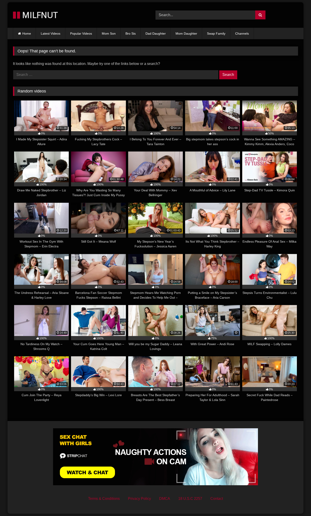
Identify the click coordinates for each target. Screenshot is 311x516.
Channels (242, 33)
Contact (216, 499)
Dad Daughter (155, 33)
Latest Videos (50, 33)
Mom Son (109, 33)
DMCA (164, 499)
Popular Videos (81, 33)
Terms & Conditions (104, 499)
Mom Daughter (186, 33)
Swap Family (216, 33)
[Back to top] (297, 502)
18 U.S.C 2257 (190, 499)
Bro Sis (130, 33)
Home (26, 33)
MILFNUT (39, 15)
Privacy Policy (139, 499)
